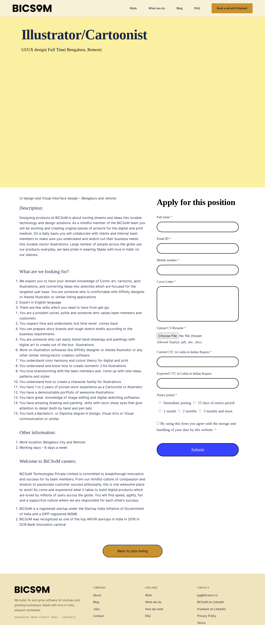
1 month (170, 411)
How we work (154, 609)
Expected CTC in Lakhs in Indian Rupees (184, 373)
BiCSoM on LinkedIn (210, 602)
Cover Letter (166, 281)
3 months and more (218, 411)
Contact (98, 616)
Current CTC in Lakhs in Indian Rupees (184, 352)
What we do (156, 8)
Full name (164, 217)
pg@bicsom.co (207, 595)
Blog (180, 8)
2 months (190, 411)
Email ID (164, 238)
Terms (201, 623)
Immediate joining (177, 403)
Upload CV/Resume (171, 328)
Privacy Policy (206, 616)
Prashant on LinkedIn (211, 609)
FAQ (197, 8)
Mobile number (168, 260)
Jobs (96, 609)
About (97, 595)
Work (133, 8)
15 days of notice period (216, 403)
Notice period (167, 395)
